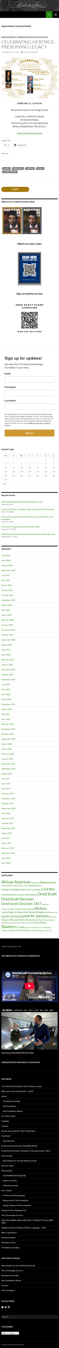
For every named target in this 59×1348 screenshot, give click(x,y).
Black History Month (21, 886)
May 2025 (5, 580)
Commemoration (24, 37)
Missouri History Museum (22, 920)
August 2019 (6, 774)
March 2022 (6, 699)
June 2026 (5, 555)
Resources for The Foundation (15, 1200)
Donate (15, 189)
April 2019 (6, 788)
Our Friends (6, 1190)
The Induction (9, 1141)
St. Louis (20, 927)
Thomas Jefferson (8, 930)
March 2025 (6, 585)
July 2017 (5, 838)
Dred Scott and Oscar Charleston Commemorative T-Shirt (25, 1151)
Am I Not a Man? (8, 1116)
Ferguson (45, 904)
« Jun (4, 483)
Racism (30, 923)
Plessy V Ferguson (20, 923)
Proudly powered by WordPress (12, 1345)
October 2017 (7, 823)
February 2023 (7, 659)
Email (7, 374)
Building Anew (35, 885)
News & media (7, 1165)
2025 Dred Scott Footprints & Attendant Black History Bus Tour (28, 534)
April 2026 (6, 560)
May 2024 (5, 610)
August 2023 (6, 645)
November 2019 (8, 764)
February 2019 (7, 793)
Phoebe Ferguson (7, 923)
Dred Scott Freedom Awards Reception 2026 (20, 526)
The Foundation (9, 1106)
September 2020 (8, 739)
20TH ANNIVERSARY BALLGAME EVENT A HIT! (22, 502)
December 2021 (8, 704)
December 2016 (8, 853)
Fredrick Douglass (7, 909)
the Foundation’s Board (13, 1111)
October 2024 (7, 595)
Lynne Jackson (10, 916)
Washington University (43, 930)
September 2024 (8, 600)
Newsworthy (6, 1170)
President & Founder (11, 1101)
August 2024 (6, 605)
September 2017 (8, 828)
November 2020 (8, 729)
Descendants (31, 894)
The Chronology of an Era (12, 1215)
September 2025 (8, 570)
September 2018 (8, 808)
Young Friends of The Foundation (17, 1205)
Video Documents (10, 1185)
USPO (33, 930)
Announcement (8, 37)
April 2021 (6, 719)
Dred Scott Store (8, 1237)
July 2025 (5, 575)
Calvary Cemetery (11, 889)
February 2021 (7, 724)
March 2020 (6, 749)
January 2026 (7, 565)
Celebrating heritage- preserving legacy (28, 44)
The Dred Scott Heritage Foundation (20, 956)
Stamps (27, 927)
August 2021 (6, 709)
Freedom (19, 909)
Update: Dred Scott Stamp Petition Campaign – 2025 (23, 1227)
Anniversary (48, 882)
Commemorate (8, 894)
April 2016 (6, 863)
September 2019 (8, 769)
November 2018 (8, 798)
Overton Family (10, 172)
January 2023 (7, 664)
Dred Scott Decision (17, 899)
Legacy (40, 168)
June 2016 (5, 858)
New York (38, 920)
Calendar (5, 1121)
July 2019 (5, 778)
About (4, 1096)
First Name (10, 387)
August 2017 (6, 833)
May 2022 (5, 689)
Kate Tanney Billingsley (34, 912)
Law (55, 912)
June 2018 (5, 813)
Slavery (7, 926)
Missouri (5, 919)
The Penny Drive (8, 1242)
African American (15, 882)
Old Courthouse (48, 920)
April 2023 (6, 654)
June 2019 (5, 783)
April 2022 (6, 694)
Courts (7, 168)
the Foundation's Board (11, 1280)
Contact (4, 1126)
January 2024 (7, 625)
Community (20, 895)
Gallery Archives (10, 1180)
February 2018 (7, 818)
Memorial (52, 917)
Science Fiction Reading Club (13, 1210)
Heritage (30, 168)
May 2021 (5, 714)
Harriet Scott (28, 909)
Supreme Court (35, 927)
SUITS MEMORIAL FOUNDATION (20, 1062)
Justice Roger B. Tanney (12, 912)
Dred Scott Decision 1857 (21, 903)
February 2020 (7, 754)
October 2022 (7, 674)
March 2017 (6, 843)
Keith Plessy (49, 912)
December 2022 (8, 669)
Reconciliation (39, 922)
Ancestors (35, 882)
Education (37, 37)
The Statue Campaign (10, 1247)
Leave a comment (30, 52)
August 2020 (6, 744)
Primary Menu (55, 14)
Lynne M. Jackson (34, 916)
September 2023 (8, 640)
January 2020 (7, 759)
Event (45, 37)
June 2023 (5, 650)
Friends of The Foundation (14, 1195)
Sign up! (29, 433)
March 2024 (6, 615)
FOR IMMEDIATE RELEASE (14, 1175)
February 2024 (7, 620)
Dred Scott (18, 168)
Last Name (10, 401)
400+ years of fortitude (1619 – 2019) (17, 1091)
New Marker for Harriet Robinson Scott (19, 1161)
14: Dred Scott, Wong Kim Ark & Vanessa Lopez (21, 1086)
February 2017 (7, 848)
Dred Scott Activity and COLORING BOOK (19, 1146)
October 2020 (7, 734)
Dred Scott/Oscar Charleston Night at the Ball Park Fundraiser (27, 509)
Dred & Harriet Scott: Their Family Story (18, 1131)
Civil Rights (36, 890)
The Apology (46, 927)
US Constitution (23, 930)
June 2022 (5, 684)
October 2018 (7, 803)
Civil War (48, 889)
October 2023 (7, 635)
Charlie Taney (26, 890)
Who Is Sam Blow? (9, 1232)
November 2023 (8, 630)
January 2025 (7, 590)
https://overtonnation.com (29, 133)
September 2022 (8, 679)
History (40, 908)
